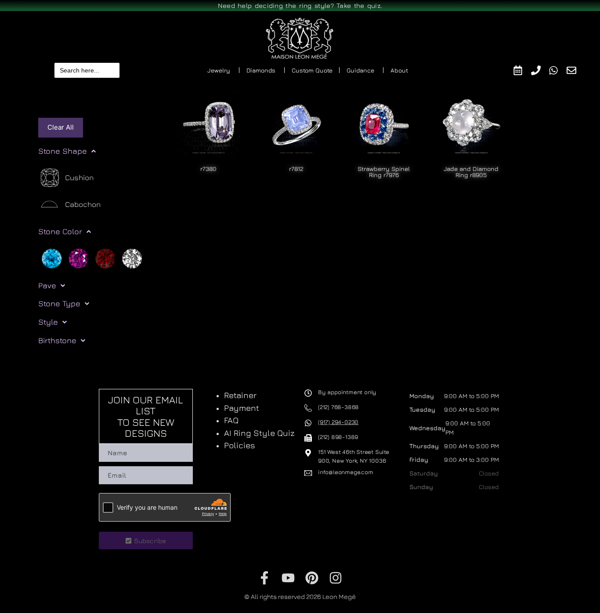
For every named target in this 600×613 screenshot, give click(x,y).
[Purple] (78, 257)
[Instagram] (335, 577)
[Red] (105, 257)
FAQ (231, 420)
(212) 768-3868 (338, 406)
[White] (132, 257)
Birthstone (57, 340)
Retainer (240, 395)
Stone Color (60, 231)
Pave (47, 285)
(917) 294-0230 (338, 421)
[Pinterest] (311, 577)
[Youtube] (288, 577)
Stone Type (59, 303)
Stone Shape (62, 151)
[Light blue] (51, 257)
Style (48, 321)
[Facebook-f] (264, 577)
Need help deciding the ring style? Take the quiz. (300, 5)
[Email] (576, 70)
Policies (239, 445)
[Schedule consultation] (522, 70)
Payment (241, 408)
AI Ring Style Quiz (259, 433)
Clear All (60, 127)
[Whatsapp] (558, 70)
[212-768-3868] (540, 70)
